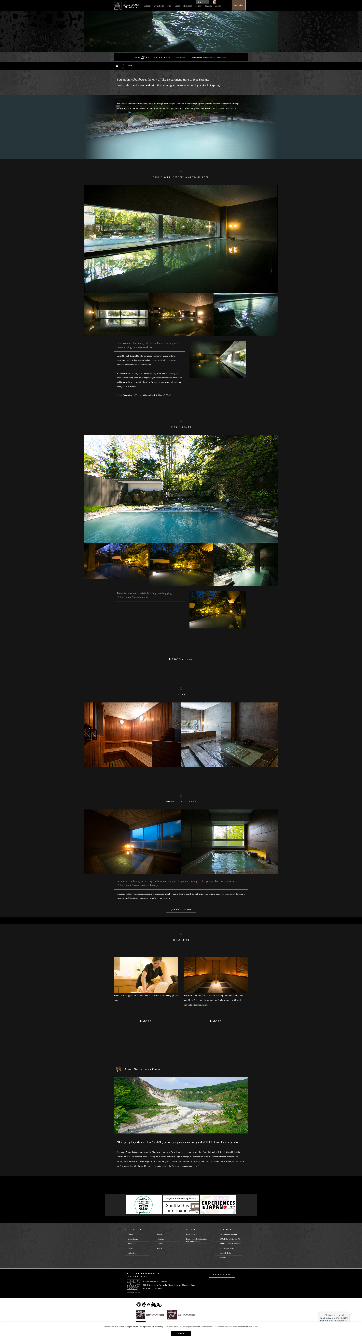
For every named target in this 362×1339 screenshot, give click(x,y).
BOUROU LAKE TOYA (230, 1239)
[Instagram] (214, 2)
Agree (181, 1333)
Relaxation (187, 6)
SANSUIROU (225, 1253)
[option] (144, 1204)
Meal (169, 6)
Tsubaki (223, 1258)
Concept (147, 6)
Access (218, 6)
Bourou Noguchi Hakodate (230, 1244)
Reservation (180, 58)
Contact (160, 1248)
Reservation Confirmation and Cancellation (208, 58)
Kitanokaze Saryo (227, 1248)
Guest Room (159, 6)
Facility (198, 6)
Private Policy (251, 1327)
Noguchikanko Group (228, 1234)
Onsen (177, 6)
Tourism (208, 6)
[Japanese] (202, 2)
